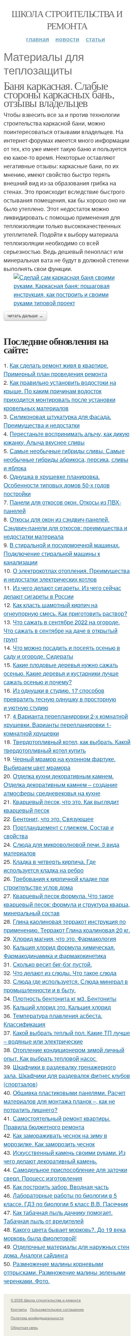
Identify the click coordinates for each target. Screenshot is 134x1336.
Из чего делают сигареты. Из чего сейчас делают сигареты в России (62, 592)
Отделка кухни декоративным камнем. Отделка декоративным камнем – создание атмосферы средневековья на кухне (61, 784)
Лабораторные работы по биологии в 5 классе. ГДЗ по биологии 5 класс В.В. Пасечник (66, 1199)
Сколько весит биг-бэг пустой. (52, 964)
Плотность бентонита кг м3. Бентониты (64, 998)
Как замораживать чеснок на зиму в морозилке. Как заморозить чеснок (55, 1139)
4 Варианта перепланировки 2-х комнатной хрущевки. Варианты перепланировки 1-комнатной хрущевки (66, 724)
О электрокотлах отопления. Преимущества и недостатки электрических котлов (67, 575)
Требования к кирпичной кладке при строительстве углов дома (56, 883)
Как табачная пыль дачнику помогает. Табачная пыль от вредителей (58, 1216)
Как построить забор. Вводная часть (61, 1187)
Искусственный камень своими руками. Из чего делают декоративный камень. (64, 1156)
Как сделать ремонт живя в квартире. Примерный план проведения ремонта (56, 369)
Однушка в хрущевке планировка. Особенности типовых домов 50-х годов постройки (57, 485)
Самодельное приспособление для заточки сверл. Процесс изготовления (65, 1174)
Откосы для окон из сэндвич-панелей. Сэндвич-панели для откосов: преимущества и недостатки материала (65, 528)
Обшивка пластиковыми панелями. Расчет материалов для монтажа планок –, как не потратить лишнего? (64, 1101)
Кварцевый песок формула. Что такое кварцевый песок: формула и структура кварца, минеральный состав (67, 904)
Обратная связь (24, 1327)
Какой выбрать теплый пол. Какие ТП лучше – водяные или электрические (67, 1037)
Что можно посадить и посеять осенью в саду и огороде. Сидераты (62, 652)
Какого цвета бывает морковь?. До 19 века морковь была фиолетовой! (65, 1233)
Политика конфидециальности (37, 1317)
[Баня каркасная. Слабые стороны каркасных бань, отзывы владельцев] (67, 290)
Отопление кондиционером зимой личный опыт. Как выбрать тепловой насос (64, 1054)
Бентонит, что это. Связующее (53, 819)
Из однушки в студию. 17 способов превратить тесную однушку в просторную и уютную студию (60, 699)
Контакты (19, 1309)
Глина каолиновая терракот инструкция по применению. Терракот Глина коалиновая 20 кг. (67, 925)
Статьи (95, 39)
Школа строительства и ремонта (66, 19)
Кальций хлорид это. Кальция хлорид (62, 1007)
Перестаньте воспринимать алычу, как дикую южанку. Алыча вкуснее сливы (66, 438)
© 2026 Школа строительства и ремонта (46, 1299)
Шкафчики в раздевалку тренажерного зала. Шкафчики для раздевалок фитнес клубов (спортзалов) (67, 1075)
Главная (37, 39)
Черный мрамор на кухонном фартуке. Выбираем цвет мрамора (59, 763)
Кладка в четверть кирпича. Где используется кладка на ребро (50, 866)
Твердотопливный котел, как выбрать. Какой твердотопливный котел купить (67, 746)
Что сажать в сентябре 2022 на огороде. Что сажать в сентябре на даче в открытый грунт (62, 630)
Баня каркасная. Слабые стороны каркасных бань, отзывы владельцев (59, 94)
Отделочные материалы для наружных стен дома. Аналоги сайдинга (66, 1251)
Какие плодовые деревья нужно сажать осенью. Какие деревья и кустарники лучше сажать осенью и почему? (61, 673)
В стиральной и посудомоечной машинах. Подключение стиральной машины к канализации (62, 553)
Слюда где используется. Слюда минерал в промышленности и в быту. (66, 985)
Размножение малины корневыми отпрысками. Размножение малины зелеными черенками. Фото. (64, 1272)
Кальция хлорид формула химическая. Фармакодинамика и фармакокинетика (59, 951)
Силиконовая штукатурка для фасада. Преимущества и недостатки (57, 421)
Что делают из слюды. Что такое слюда (64, 973)
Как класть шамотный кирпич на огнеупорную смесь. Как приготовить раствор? (65, 609)
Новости (67, 39)
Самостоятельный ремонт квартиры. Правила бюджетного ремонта (57, 1122)
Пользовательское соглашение (57, 1309)
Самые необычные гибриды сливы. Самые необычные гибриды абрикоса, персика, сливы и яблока (66, 459)
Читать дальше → (25, 315)
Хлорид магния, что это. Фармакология (64, 939)
